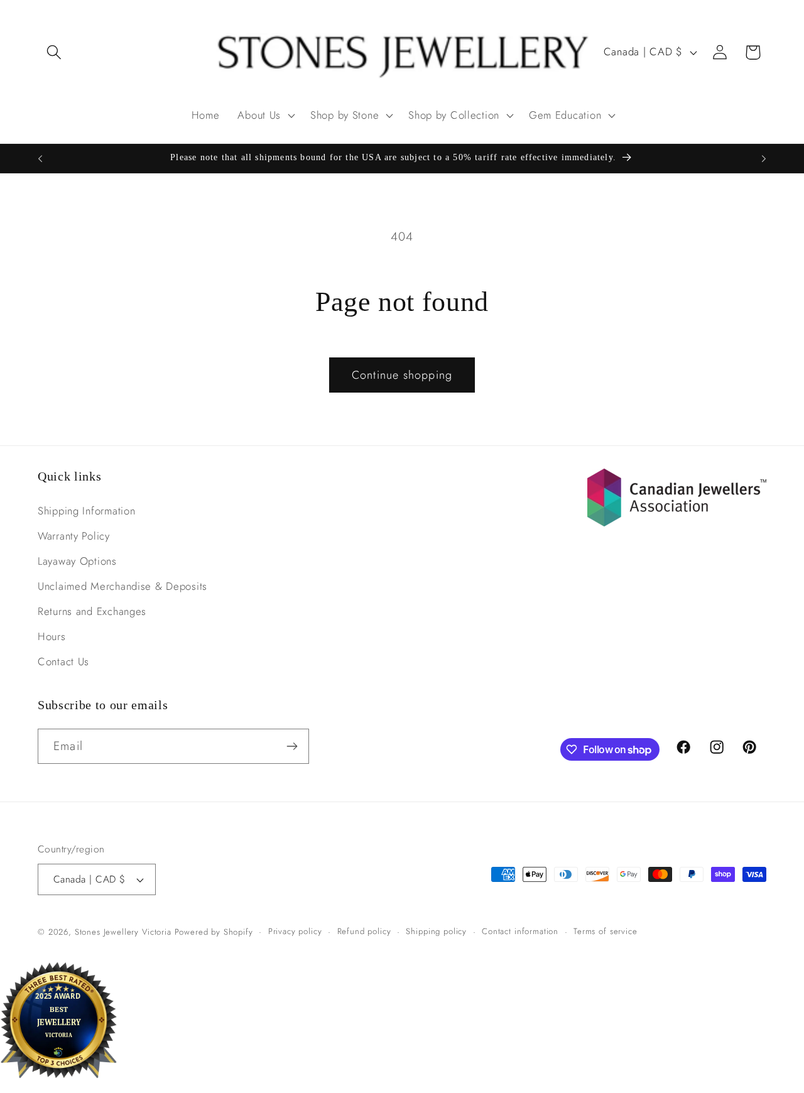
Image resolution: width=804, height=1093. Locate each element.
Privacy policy (295, 931)
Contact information (520, 931)
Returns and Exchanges (92, 611)
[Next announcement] (764, 158)
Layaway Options (77, 560)
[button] (54, 52)
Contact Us (63, 661)
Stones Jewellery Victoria (123, 932)
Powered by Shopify (214, 932)
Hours (52, 636)
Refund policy (364, 931)
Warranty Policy (74, 535)
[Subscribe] (291, 746)
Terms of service (605, 931)
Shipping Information (86, 510)
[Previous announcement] (40, 158)
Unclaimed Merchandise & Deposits (122, 586)
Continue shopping (402, 375)
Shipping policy (436, 931)
